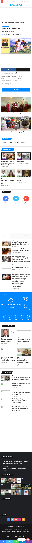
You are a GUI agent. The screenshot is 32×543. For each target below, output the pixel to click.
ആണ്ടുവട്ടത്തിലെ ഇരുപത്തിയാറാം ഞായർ (22, 162)
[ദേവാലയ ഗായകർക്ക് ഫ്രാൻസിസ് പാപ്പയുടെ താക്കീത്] (6, 251)
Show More (15, 90)
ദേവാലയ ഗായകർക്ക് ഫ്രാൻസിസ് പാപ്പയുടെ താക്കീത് (20, 250)
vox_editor (6, 34)
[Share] (8, 69)
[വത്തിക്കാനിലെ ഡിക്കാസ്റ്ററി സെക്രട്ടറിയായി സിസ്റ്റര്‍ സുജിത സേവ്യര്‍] (16, 492)
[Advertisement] (16, 13)
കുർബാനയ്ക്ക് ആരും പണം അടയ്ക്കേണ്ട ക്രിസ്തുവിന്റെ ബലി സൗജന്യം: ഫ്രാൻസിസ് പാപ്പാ (20, 243)
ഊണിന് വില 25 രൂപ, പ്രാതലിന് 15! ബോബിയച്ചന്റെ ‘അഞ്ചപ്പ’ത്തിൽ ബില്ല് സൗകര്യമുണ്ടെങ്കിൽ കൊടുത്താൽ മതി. (21, 260)
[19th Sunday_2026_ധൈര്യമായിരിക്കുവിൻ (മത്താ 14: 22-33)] (24, 333)
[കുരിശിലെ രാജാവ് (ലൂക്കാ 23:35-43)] (24, 173)
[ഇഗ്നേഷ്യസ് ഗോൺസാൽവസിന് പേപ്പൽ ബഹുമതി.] (8, 333)
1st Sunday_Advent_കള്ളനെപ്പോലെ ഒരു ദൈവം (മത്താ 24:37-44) (7, 181)
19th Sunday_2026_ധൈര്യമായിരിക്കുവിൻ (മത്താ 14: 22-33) (23, 340)
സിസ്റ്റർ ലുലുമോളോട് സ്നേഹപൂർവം (21, 268)
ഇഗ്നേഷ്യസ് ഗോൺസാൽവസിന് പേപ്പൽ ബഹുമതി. (6, 340)
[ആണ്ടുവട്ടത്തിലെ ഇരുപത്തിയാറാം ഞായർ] (24, 156)
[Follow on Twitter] (8, 34)
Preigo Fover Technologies (22, 529)
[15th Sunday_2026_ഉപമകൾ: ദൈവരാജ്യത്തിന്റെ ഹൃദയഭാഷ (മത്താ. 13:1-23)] (24, 352)
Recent (15, 236)
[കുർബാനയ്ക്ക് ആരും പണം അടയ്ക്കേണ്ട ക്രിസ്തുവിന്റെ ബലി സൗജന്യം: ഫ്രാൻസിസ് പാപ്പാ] (6, 243)
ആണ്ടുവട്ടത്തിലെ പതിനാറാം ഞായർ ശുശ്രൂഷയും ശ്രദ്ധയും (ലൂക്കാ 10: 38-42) (7, 163)
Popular (5, 236)
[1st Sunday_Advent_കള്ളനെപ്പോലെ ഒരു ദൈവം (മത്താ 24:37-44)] (8, 173)
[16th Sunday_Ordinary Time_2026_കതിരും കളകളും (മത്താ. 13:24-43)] (8, 352)
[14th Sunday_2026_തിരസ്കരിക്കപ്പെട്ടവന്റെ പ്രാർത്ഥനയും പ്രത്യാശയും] (6, 492)
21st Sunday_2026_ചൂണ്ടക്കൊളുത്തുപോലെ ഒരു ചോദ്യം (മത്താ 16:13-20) (21, 378)
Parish (19, 532)
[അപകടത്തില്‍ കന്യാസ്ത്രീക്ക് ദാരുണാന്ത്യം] (26, 492)
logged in (11, 143)
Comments (26, 236)
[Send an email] (9, 34)
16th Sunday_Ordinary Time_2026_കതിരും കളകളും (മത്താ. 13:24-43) (8, 359)
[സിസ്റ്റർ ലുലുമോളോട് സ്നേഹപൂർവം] (6, 270)
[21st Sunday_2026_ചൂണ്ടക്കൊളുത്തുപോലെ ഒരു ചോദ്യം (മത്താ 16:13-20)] (5, 378)
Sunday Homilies (19, 23)
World (8, 532)
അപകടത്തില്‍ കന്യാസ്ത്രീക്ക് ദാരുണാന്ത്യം (14, 1)
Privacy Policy (26, 532)
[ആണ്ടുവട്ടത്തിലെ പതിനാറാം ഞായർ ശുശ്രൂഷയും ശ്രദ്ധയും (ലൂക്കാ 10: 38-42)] (8, 156)
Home (5, 23)
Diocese (13, 532)
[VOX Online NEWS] (16, 5)
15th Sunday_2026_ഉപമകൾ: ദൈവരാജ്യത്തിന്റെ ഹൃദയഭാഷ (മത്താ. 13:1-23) (23, 361)
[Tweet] (23, 69)
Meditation (11, 23)
